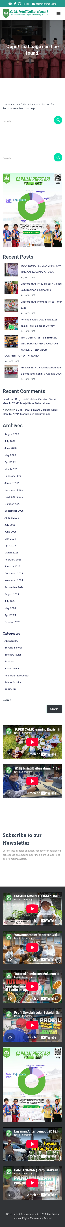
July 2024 (10, 601)
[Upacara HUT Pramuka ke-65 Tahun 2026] (11, 305)
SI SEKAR (10, 689)
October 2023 (12, 622)
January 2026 (12, 482)
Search (7, 699)
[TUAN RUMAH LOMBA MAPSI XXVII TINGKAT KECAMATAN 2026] (11, 269)
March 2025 (11, 552)
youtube (10, 4)
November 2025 (14, 496)
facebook (15, 4)
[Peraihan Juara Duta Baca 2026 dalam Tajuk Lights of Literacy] (11, 323)
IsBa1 (6, 399)
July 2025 (10, 524)
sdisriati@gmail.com (46, 4)
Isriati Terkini (12, 668)
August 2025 (12, 517)
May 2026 (10, 455)
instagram (19, 4)
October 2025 (12, 503)
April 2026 (10, 462)
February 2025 (13, 559)
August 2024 (12, 594)
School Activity (13, 682)
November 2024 (14, 580)
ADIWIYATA (11, 640)
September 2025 (14, 510)
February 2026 (13, 475)
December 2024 (14, 573)
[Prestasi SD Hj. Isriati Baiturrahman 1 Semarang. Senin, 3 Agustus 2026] (11, 371)
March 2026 (11, 469)
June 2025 (11, 531)
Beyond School (13, 647)
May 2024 (10, 608)
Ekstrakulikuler (13, 654)
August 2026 (12, 434)
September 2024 (14, 587)
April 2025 (10, 545)
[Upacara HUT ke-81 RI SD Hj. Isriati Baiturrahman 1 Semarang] (11, 287)
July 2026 (10, 441)
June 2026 (11, 448)
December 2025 (14, 490)
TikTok (26, 4)
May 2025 (10, 538)
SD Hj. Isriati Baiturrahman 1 (22, 1214)
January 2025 (12, 566)
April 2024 (10, 615)
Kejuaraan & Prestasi (17, 675)
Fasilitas (9, 661)
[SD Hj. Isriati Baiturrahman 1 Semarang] (27, 13)
